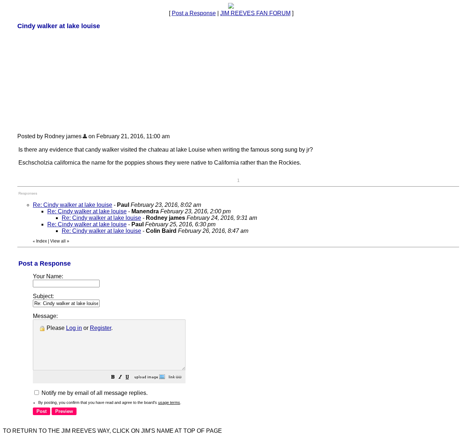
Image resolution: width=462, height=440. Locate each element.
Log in (74, 328)
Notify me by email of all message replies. (94, 393)
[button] (113, 378)
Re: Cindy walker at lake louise (72, 205)
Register (100, 328)
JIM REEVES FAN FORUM (255, 13)
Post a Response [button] (194, 13)
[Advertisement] (71, 81)
